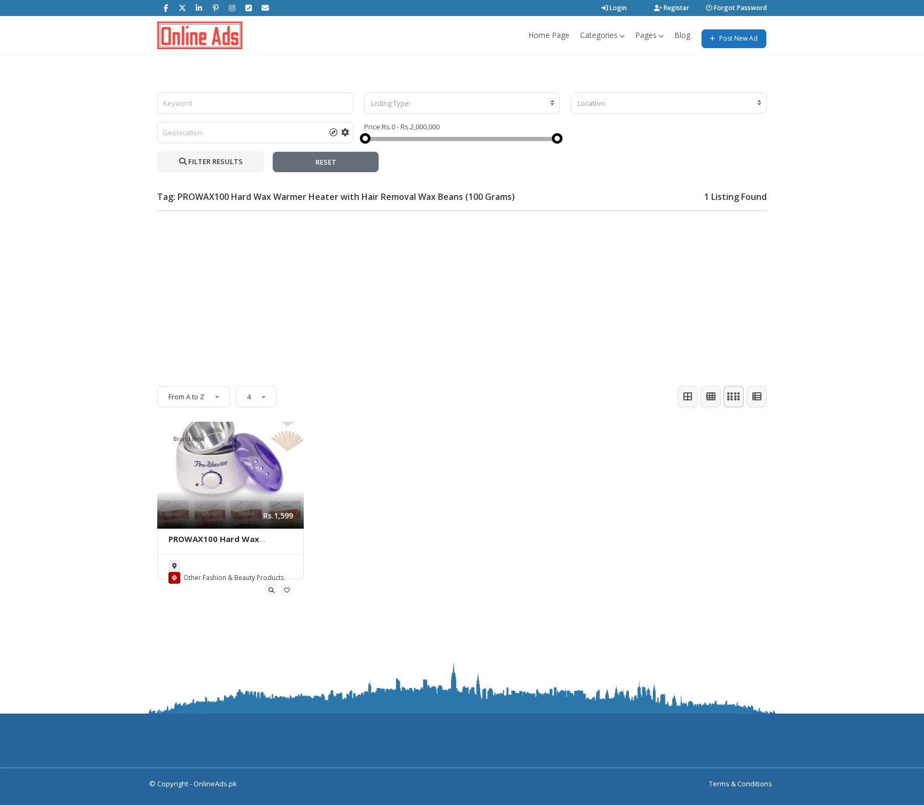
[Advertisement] (462, 294)
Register (675, 7)
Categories (599, 35)
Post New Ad (738, 38)
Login (617, 7)
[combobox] (462, 103)
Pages (646, 35)
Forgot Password (739, 7)
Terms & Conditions (740, 783)
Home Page (548, 35)
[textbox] (462, 103)
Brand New (189, 439)
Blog (682, 35)
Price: (373, 126)
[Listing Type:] (462, 103)
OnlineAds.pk (215, 783)
